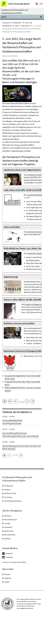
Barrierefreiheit (9, 535)
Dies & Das (25, 26)
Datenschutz (8, 531)
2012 (16, 26)
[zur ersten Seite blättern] (10, 401)
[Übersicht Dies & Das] (4, 401)
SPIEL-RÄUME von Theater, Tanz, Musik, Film (22, 248)
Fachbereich (17, 23)
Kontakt (7, 523)
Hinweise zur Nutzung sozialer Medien (14, 562)
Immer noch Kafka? (12, 227)
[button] (4, 455)
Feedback (7, 578)
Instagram (9, 557)
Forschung (8, 497)
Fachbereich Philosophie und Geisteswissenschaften (14, 11)
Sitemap (7, 538)
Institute (7, 489)
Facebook (9, 553)
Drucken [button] (7, 574)
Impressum (8, 527)
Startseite (5, 23)
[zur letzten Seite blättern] (32, 401)
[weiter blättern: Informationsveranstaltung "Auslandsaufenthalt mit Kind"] (27, 401)
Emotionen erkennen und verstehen (19, 323)
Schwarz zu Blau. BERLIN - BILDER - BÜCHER (22, 299)
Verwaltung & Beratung (12, 501)
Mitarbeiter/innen (10, 519)
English (7, 582)
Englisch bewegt (11, 276)
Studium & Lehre (10, 493)
